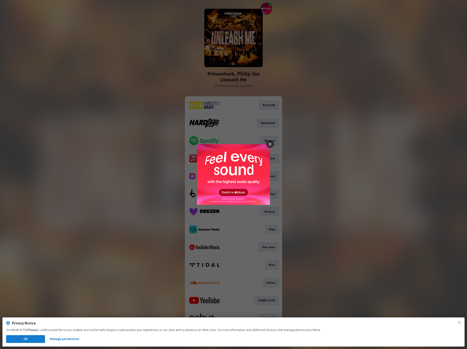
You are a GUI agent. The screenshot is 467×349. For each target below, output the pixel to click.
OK (25, 339)
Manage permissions (64, 339)
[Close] (459, 322)
